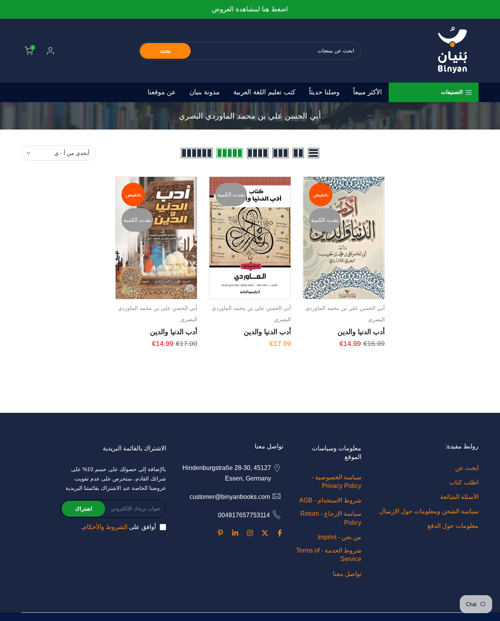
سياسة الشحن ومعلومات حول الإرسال (429, 511)
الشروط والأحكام (105, 527)
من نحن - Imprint (339, 537)
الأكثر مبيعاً (367, 92)
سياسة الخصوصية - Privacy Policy (336, 481)
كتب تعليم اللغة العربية (264, 92)
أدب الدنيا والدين (361, 332)
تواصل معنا (347, 574)
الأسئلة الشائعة (459, 496)
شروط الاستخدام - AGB (330, 500)
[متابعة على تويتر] (264, 533)
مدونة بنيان (204, 92)
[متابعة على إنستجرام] (250, 533)
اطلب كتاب (464, 482)
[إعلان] (250, 9)
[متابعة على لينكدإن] (235, 533)
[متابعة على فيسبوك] (279, 533)
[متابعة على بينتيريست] (220, 533)
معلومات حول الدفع (453, 525)
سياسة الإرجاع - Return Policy (330, 518)
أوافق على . (118, 527)
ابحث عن (467, 467)
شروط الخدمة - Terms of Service (328, 554)
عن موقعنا (162, 92)
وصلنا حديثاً (324, 92)
